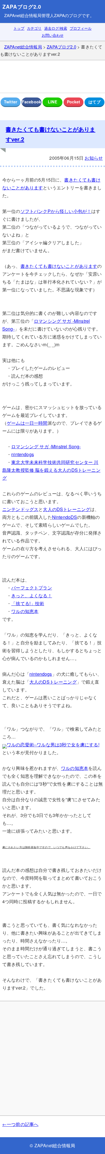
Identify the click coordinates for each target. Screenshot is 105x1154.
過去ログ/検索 (55, 28)
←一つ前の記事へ (20, 1124)
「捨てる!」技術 (27, 603)
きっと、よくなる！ (31, 595)
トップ (18, 28)
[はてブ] (94, 102)
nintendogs (22, 454)
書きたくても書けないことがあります (58, 266)
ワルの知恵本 (24, 611)
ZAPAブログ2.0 (22, 6)
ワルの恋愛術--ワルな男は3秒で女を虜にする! (53, 744)
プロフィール (81, 28)
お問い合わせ (53, 35)
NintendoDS (64, 517)
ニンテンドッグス (20, 509)
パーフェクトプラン (31, 587)
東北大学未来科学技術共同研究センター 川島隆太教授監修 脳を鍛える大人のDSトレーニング (51, 470)
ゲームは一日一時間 (27, 423)
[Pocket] (73, 102)
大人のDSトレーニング (66, 509)
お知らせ (94, 158)
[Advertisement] (52, 76)
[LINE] (52, 102)
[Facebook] (31, 102)
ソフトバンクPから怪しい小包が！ (56, 211)
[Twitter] (10, 102)
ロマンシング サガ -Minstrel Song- (46, 446)
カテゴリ (34, 28)
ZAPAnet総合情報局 (22, 15)
